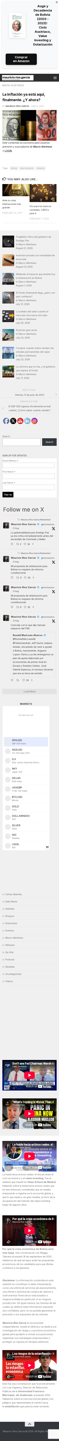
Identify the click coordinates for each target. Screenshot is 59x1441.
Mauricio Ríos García (17, 106)
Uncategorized (13, 973)
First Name (8, 471)
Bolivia (14, 168)
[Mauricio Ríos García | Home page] (23, 77)
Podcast (9, 959)
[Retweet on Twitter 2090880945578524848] (19, 680)
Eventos (9, 930)
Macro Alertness (13, 85)
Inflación (41, 168)
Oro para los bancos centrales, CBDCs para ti (40, 210)
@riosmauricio (47, 524)
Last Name (8, 482)
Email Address (10, 460)
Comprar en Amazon (21, 59)
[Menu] (55, 78)
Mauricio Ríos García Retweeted (36, 519)
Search (6, 436)
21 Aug (16, 528)
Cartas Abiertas (13, 894)
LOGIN (8, 150)
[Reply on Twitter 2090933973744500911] (13, 607)
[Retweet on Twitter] (18, 519)
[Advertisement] (29, 1022)
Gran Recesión (27, 168)
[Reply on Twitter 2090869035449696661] (13, 578)
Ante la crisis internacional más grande (11, 204)
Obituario (10, 944)
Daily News (11, 901)
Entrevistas (11, 923)
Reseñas (10, 966)
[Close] (57, 2)
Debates (9, 908)
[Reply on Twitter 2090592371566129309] (13, 544)
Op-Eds (9, 952)
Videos (9, 981)
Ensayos (9, 915)
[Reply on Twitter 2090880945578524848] (13, 680)
